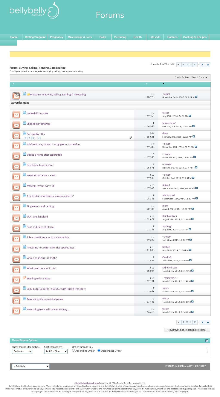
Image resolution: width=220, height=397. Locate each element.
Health (138, 37)
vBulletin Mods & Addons (86, 383)
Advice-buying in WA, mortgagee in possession (53, 144)
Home (14, 37)
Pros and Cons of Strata (40, 227)
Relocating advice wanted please (45, 299)
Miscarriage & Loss (80, 37)
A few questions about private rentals (48, 237)
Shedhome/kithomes (38, 124)
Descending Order (111, 350)
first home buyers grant (40, 165)
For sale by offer (36, 134)
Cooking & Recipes (195, 37)
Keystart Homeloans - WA (41, 175)
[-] (202, 65)
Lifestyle (155, 37)
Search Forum (198, 77)
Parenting (120, 37)
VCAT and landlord (37, 216)
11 (195, 64)
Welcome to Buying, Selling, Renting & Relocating (58, 94)
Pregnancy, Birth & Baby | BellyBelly (185, 366)
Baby (102, 37)
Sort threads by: (53, 347)
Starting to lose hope (38, 278)
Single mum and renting (40, 206)
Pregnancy (56, 37)
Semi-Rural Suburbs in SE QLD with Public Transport (56, 289)
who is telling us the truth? (42, 258)
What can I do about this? (41, 268)
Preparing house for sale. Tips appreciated (51, 247)
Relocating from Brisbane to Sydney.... (48, 309)
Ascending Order (85, 350)
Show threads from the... (26, 347)
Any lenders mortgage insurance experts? (50, 196)
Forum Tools (181, 77)
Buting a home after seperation (44, 154)
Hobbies (172, 37)
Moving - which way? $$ (41, 185)
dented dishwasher (37, 113)
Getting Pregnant (35, 37)
